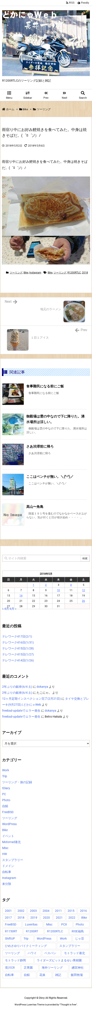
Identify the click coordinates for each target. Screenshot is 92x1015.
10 (58, 590)
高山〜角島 (34, 507)
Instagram (35, 272)
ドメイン (8, 866)
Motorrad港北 (11, 842)
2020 (46, 917)
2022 (71, 917)
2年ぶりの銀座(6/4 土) (17, 686)
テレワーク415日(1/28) (18, 648)
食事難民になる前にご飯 (45, 386)
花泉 (42, 975)
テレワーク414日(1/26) (18, 660)
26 (83, 600)
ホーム (10, 109)
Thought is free (68, 1004)
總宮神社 (78, 967)
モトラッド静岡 (15, 960)
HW (4, 854)
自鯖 (5, 806)
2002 (21, 910)
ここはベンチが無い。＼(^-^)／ (50, 476)
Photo (6, 800)
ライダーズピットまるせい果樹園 (59, 960)
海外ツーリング (52, 967)
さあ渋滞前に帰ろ (40, 446)
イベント (8, 836)
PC (4, 794)
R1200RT (32, 931)
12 (83, 590)
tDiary (6, 788)
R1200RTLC (74, 272)
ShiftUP (10, 938)
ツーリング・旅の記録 (17, 782)
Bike (25, 109)
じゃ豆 (79, 938)
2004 (46, 910)
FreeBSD (7, 812)
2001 (8, 910)
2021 (59, 917)
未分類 (6, 884)
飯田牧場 (77, 975)
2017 (8, 917)
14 (20, 595)
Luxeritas (31, 924)
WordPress (9, 824)
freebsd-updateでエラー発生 (21, 710)
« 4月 (5, 608)
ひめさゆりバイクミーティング (26, 945)
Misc (5, 848)
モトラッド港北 (74, 953)
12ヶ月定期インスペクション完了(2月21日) (31, 698)
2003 (33, 910)
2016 (83, 910)
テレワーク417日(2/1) (17, 636)
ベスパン (50, 953)
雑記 (58, 975)
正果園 (28, 967)
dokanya (42, 686)
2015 (71, 910)
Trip (4, 776)
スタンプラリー (12, 860)
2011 (58, 910)
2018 (85, 272)
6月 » (13, 608)
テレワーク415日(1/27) (18, 654)
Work (5, 770)
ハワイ (32, 953)
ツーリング (44, 109)
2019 (33, 917)
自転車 (6, 872)
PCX (64, 924)
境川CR (10, 967)
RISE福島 (78, 931)
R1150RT (11, 931)
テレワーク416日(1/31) (18, 642)
